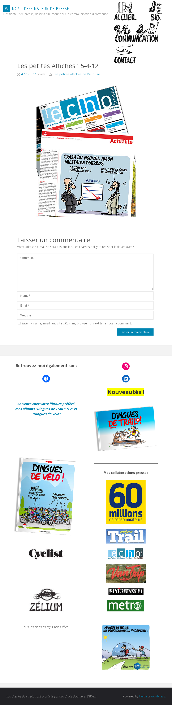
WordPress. (158, 696)
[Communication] (136, 32)
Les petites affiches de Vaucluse (76, 74)
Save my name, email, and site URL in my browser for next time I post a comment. (76, 323)
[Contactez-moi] (125, 53)
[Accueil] (125, 10)
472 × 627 (29, 74)
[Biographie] (155, 10)
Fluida (142, 696)
